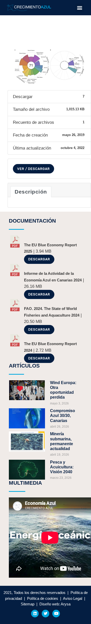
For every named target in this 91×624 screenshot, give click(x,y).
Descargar (39, 259)
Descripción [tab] (31, 192)
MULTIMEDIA (25, 483)
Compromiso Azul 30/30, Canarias (62, 416)
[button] (80, 8)
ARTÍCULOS (24, 366)
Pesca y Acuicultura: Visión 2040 (62, 467)
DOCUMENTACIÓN (32, 221)
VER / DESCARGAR (33, 169)
